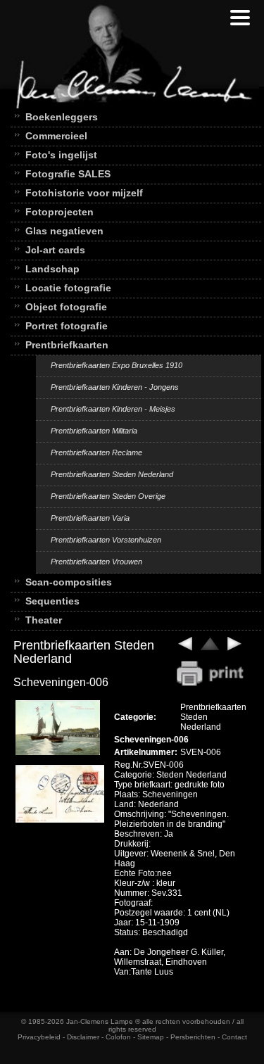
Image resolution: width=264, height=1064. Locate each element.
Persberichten (192, 1037)
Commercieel (56, 135)
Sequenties (52, 601)
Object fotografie (66, 306)
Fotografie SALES (68, 173)
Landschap (52, 268)
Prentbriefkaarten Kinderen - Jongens (115, 387)
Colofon (118, 1037)
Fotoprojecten (59, 211)
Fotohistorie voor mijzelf (84, 192)
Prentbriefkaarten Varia (90, 518)
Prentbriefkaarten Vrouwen (96, 561)
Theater (43, 620)
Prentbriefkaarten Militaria (94, 430)
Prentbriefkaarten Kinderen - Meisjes (113, 409)
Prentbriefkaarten (66, 344)
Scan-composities (68, 582)
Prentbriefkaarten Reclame (96, 452)
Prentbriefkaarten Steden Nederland (112, 474)
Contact (234, 1037)
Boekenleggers (61, 116)
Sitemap (150, 1037)
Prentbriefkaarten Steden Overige (108, 496)
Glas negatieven (64, 230)
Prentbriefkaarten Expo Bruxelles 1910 (116, 365)
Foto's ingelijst (61, 154)
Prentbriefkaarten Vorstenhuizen (106, 540)
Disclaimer (83, 1037)
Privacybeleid (39, 1037)
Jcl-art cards (55, 249)
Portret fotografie (66, 325)
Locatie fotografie (68, 287)
